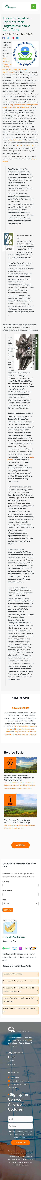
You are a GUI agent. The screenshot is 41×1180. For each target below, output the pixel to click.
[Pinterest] (13, 38)
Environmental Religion (21, 785)
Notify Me (7, 910)
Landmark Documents (21, 825)
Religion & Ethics (12, 788)
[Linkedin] (17, 38)
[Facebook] (3, 38)
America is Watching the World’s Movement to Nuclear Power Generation (19, 989)
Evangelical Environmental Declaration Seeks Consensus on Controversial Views (19, 777)
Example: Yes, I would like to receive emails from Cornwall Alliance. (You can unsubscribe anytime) (20, 1134)
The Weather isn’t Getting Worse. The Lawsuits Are (19, 1009)
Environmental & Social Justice (14, 783)
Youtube (12, 1064)
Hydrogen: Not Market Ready (13, 974)
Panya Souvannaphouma (26, 145)
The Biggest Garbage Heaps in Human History (19, 981)
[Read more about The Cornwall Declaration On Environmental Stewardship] (20, 806)
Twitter (12, 1060)
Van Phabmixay (15, 140)
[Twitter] (8, 38)
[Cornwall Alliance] (10, 6)
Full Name (5, 882)
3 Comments (8, 825)
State (4, 900)
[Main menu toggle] (33, 6)
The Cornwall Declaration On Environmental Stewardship (17, 821)
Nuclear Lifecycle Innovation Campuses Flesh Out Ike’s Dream (18, 999)
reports (11, 72)
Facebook (12, 1057)
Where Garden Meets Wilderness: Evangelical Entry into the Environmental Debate (21, 729)
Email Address (7, 891)
